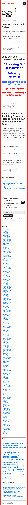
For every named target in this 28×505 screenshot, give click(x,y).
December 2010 (7, 425)
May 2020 (5, 305)
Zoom (9, 478)
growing (19, 452)
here (17, 146)
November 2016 (7, 350)
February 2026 (6, 236)
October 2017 (6, 339)
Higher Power (7, 455)
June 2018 (5, 331)
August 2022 (6, 280)
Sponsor (13, 474)
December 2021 (7, 287)
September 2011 (7, 413)
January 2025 (6, 251)
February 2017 (6, 346)
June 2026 (5, 232)
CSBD (12, 450)
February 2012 (6, 406)
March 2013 (6, 393)
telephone (7, 476)
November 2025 (7, 240)
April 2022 (5, 284)
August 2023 (6, 272)
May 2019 (5, 319)
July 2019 (5, 317)
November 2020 (7, 299)
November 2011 (7, 411)
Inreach (4, 462)
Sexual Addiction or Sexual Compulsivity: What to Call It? (12, 489)
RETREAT (20, 470)
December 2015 (7, 357)
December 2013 (7, 385)
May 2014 (5, 378)
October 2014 (6, 372)
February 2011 (6, 423)
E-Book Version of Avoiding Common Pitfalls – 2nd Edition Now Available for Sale (13, 119)
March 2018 (6, 334)
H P (17, 457)
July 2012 (5, 401)
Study (3, 476)
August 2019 (6, 315)
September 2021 (7, 290)
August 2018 (6, 330)
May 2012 (5, 402)
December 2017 (7, 337)
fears (15, 450)
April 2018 (5, 333)
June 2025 (5, 246)
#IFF (6, 445)
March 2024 (6, 264)
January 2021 (6, 298)
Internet (9, 462)
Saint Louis (5, 472)
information (17, 459)
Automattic (10, 503)
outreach (14, 467)
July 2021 (5, 293)
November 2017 (7, 338)
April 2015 (5, 366)
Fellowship (7, 452)
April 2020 (5, 306)
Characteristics (8, 448)
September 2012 (7, 400)
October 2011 (6, 412)
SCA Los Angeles (10, 105)
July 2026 (5, 231)
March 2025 (6, 248)
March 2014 (6, 381)
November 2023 (7, 268)
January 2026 (6, 238)
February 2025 (6, 250)
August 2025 (6, 243)
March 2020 (6, 307)
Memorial (20, 464)
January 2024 (6, 266)
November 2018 (7, 326)
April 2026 (5, 235)
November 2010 (7, 427)
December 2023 (7, 267)
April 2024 (5, 263)
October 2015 (6, 358)
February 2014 (6, 382)
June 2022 (5, 282)
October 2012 (6, 398)
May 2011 (5, 419)
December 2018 (7, 325)
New (11, 49)
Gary (18, 47)
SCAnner (11, 472)
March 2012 (6, 405)
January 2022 (6, 286)
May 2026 (5, 234)
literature (6, 465)
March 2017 (6, 345)
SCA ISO (8, 170)
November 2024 (7, 254)
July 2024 (5, 259)
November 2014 (7, 370)
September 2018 (7, 329)
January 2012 (6, 408)
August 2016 (6, 353)
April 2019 (5, 321)
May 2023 (5, 275)
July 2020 (5, 303)
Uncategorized (10, 48)
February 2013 (6, 394)
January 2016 (6, 356)
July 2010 (5, 432)
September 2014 (7, 373)
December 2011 (7, 409)
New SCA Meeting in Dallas (13, 26)
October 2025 (6, 242)
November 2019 (7, 311)
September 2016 (7, 352)
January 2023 (6, 276)
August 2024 (6, 258)
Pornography (6, 470)
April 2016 (5, 354)
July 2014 (5, 376)
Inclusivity (6, 460)
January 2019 (6, 323)
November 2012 (7, 397)
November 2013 (7, 386)
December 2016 (7, 349)
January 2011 (6, 424)
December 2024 (7, 252)
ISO (14, 462)
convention (8, 106)
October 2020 (6, 301)
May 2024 (5, 262)
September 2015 (7, 360)
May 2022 (5, 283)
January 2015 (6, 369)
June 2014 (5, 377)
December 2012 (7, 396)
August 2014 (6, 374)
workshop (20, 476)
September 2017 (7, 341)
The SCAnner (8, 3)
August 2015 (6, 361)
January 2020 (6, 309)
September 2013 (7, 389)
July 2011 (5, 416)
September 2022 (7, 279)
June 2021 (5, 294)
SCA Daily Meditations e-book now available (14, 188)
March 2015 (6, 368)
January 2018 (6, 335)
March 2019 (6, 322)
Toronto (13, 476)
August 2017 (6, 342)
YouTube (5, 478)
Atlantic (5, 488)
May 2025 (5, 247)
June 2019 (5, 318)
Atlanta (8, 445)
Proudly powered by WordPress (10, 502)
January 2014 (6, 384)
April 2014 (5, 380)
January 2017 (6, 347)
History (16, 455)
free (13, 106)
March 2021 (6, 297)
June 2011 (5, 417)
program (13, 470)
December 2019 (7, 310)
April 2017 (5, 343)
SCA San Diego (17, 471)
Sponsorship (20, 474)
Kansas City (18, 462)
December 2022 (7, 278)
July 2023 (5, 274)
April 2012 (5, 404)
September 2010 (7, 429)
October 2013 (6, 388)
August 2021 (6, 291)
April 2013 (5, 392)
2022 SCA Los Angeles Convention (13, 58)
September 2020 (7, 302)
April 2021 (5, 295)
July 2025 (5, 244)
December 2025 (7, 239)
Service (22, 472)
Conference (20, 447)
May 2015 (5, 365)
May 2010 (5, 435)
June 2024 (5, 260)
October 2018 (6, 327)
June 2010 (5, 433)
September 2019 (7, 314)
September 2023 (7, 271)
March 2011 (6, 421)
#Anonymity (7, 443)
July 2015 (5, 362)
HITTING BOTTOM (9, 457)
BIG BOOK (14, 445)
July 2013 (5, 390)
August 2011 (6, 415)
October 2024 (6, 255)
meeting (8, 49)
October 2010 (6, 428)
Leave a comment (6, 51)
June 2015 (5, 364)
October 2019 (6, 313)
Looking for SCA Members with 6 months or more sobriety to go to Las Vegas (14, 486)
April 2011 (5, 420)
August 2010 (6, 431)
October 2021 (6, 288)
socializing (6, 474)
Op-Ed (7, 467)
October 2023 (6, 270)
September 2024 (7, 256)
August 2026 (6, 229)
